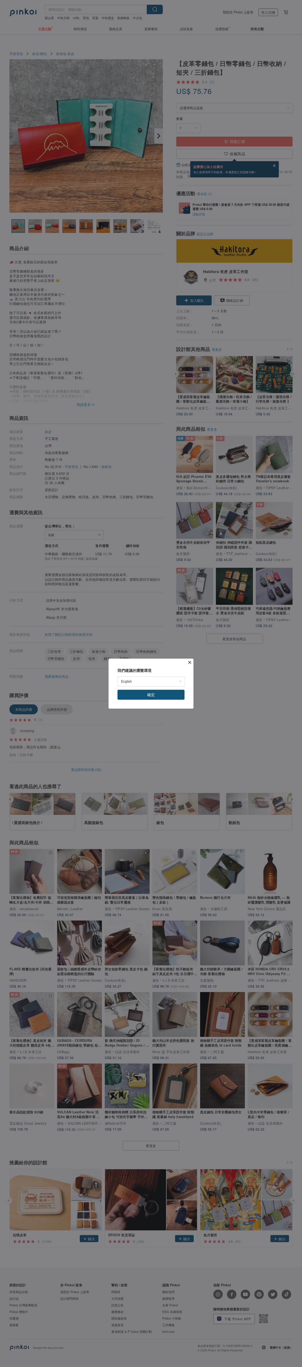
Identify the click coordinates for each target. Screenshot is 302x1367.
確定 (151, 694)
